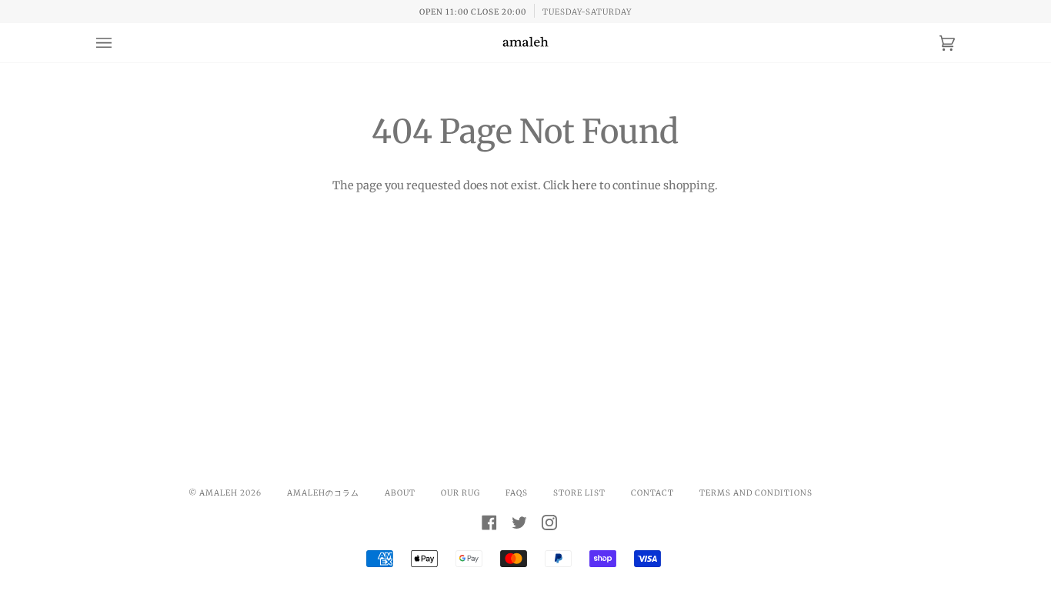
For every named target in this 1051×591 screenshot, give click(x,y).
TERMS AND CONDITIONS (755, 493)
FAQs (516, 493)
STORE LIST (579, 493)
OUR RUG (460, 493)
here (584, 185)
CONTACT (652, 493)
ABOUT (400, 493)
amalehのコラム (323, 493)
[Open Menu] (119, 42)
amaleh (218, 493)
